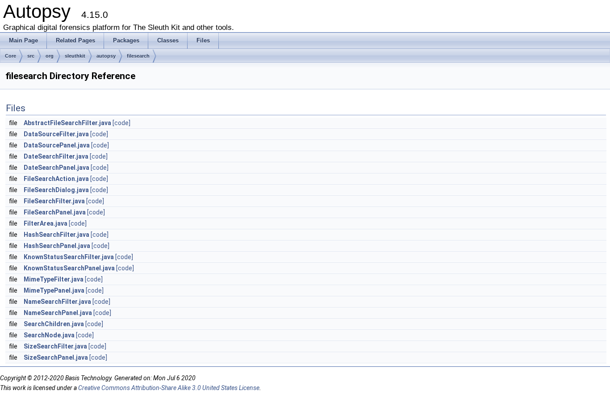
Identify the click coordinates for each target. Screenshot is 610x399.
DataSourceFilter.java (56, 134)
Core (10, 56)
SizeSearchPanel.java (56, 357)
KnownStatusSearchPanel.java (69, 268)
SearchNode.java (49, 335)
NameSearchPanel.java (58, 312)
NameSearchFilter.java (57, 301)
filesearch (138, 56)
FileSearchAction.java (56, 178)
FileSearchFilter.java (54, 201)
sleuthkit (75, 56)
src (30, 56)
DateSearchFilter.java (56, 156)
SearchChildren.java (54, 324)
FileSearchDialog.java (56, 189)
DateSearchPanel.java (56, 167)
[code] (121, 122)
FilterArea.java (45, 223)
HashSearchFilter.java (56, 234)
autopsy (106, 56)
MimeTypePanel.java (54, 290)
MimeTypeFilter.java (54, 279)
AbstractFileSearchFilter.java (67, 122)
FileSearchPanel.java (55, 212)
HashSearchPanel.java (57, 245)
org (50, 56)
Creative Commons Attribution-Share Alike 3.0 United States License (168, 387)
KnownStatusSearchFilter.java (69, 256)
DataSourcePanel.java (57, 145)
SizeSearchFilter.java (55, 346)
